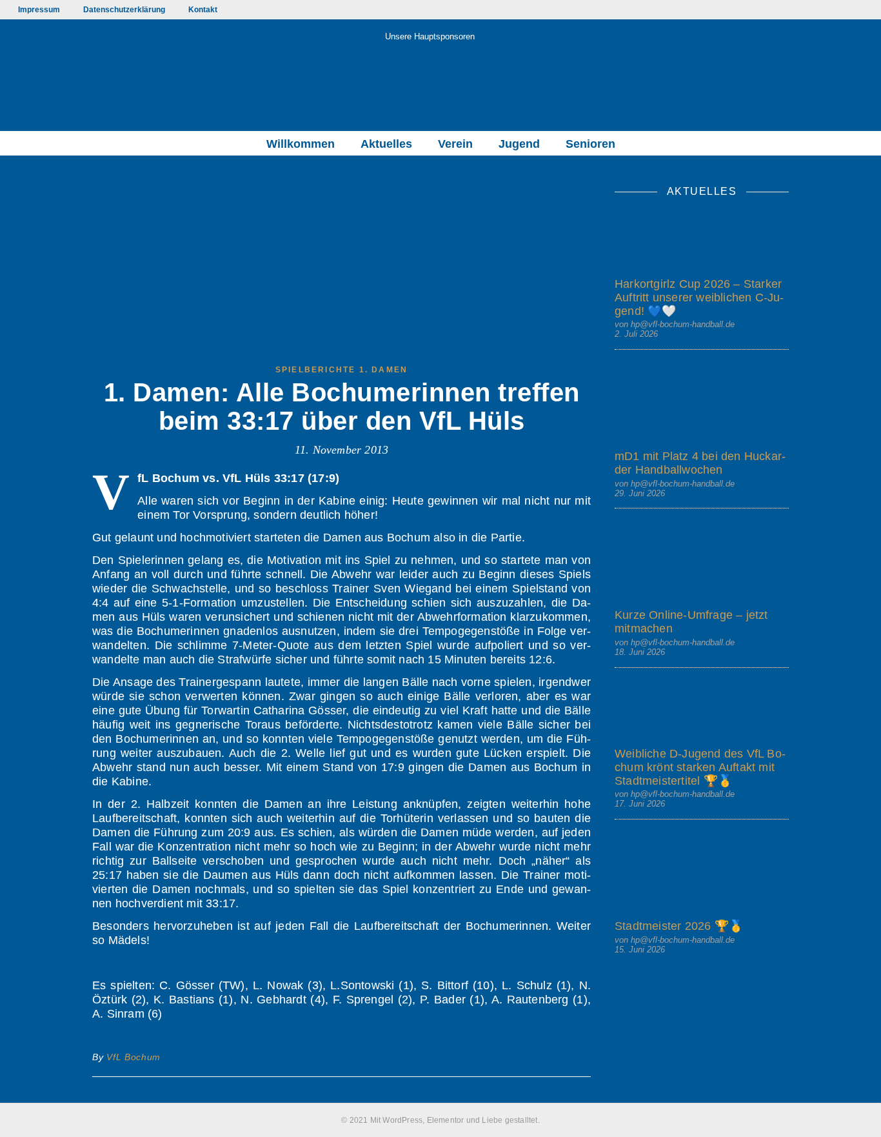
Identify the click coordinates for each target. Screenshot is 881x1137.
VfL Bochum (133, 1057)
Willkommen (300, 143)
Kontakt (202, 9)
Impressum (39, 9)
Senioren (590, 143)
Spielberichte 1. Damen (341, 369)
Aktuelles (386, 143)
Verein (455, 143)
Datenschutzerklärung (124, 9)
